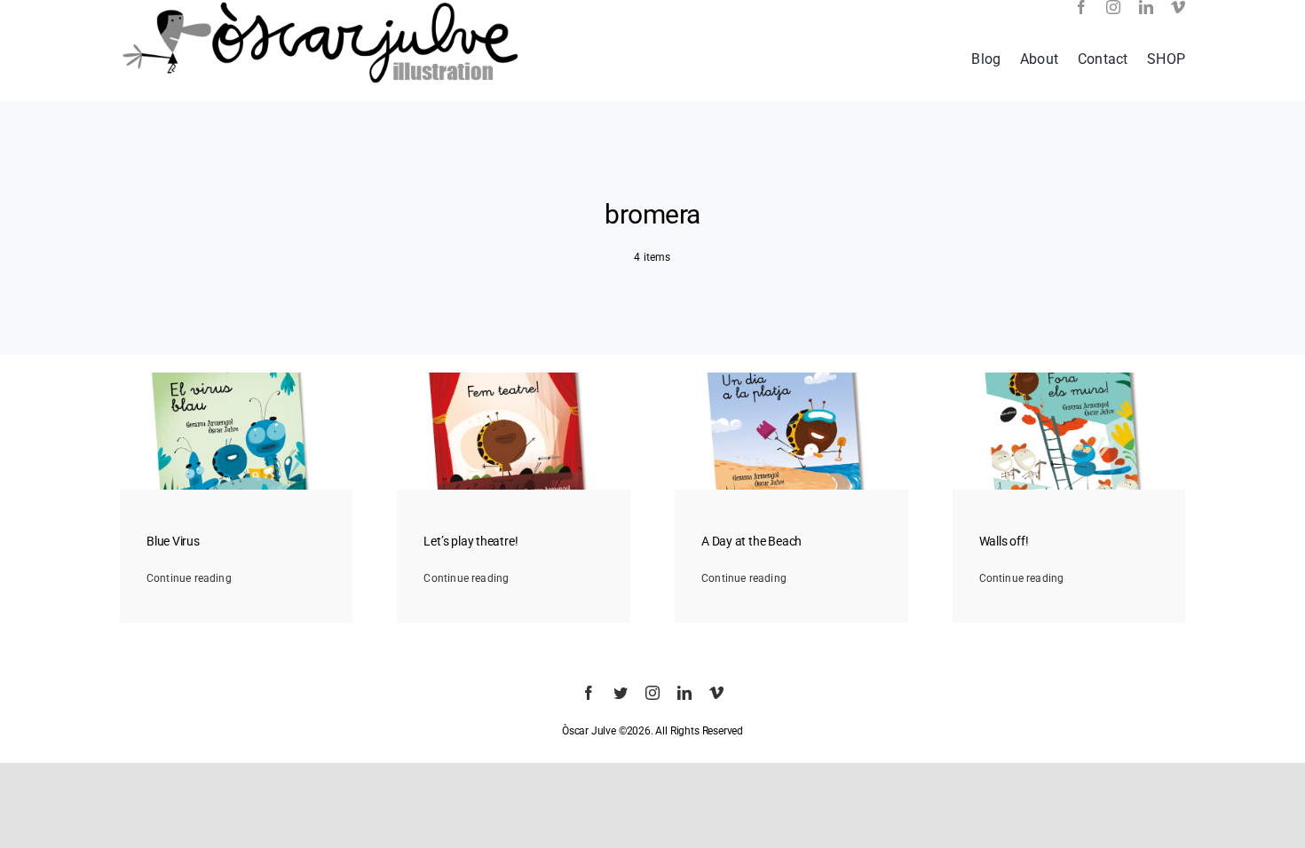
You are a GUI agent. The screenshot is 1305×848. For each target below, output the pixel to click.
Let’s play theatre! (470, 541)
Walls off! (1004, 541)
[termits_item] (1069, 378)
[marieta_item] (791, 378)
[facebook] (1081, 7)
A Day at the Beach (751, 541)
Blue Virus (173, 541)
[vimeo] (1178, 7)
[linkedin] (1146, 7)
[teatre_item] (513, 378)
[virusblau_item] (236, 378)
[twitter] (620, 693)
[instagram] (1113, 7)
